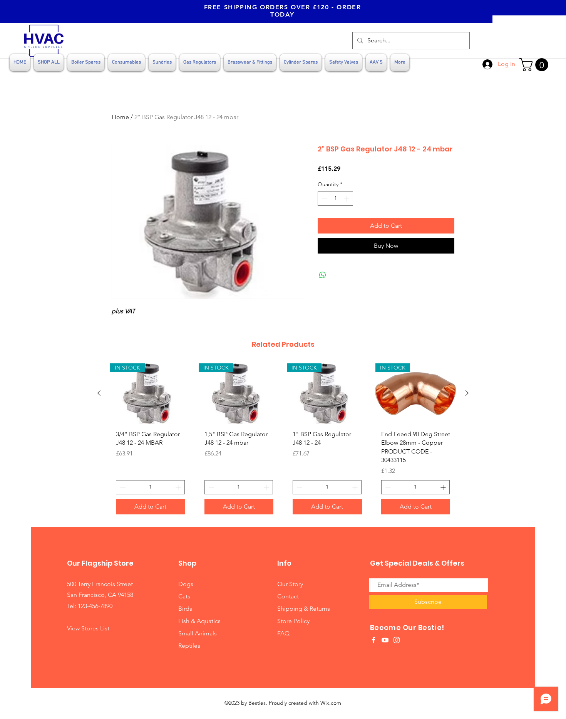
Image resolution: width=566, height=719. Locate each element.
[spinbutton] (335, 198)
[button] (535, 64)
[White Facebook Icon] (373, 640)
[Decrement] (323, 198)
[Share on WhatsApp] (322, 275)
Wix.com (330, 702)
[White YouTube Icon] (385, 640)
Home (120, 117)
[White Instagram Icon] (396, 640)
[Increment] (347, 198)
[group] (283, 442)
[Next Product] (467, 393)
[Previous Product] (99, 393)
